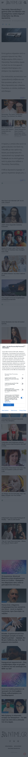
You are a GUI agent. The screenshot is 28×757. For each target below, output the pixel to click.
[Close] (24, 346)
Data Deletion (5, 410)
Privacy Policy (22, 410)
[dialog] (14, 378)
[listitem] (14, 375)
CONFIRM (8, 404)
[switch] (22, 378)
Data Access (14, 410)
